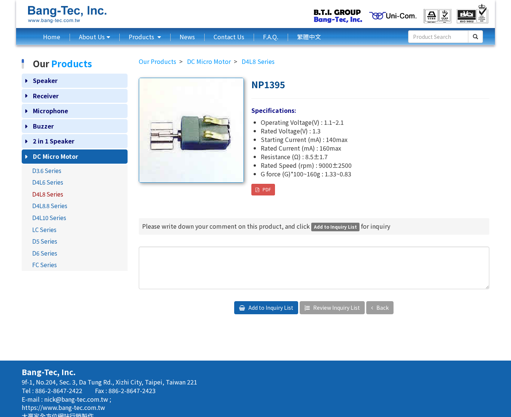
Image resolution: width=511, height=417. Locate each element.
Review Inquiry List (336, 307)
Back (382, 307)
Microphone (50, 110)
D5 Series (44, 241)
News (187, 36)
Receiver (46, 95)
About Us (92, 36)
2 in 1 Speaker (53, 140)
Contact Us (229, 36)
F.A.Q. (270, 36)
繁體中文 (309, 36)
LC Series (44, 229)
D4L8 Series (47, 194)
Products (142, 36)
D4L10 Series (49, 217)
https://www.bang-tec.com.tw (63, 407)
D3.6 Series (46, 170)
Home (51, 36)
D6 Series (44, 253)
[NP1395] (191, 130)
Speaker (45, 80)
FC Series (44, 264)
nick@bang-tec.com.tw (77, 399)
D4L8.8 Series (49, 205)
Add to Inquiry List (270, 307)
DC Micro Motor (55, 156)
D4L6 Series (47, 182)
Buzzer (43, 125)
